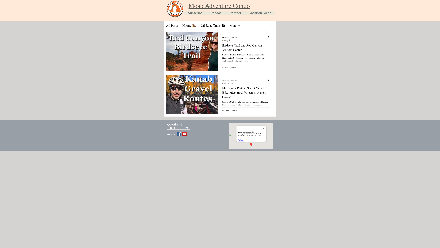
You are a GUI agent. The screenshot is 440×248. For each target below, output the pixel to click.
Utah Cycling (227, 83)
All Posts (172, 25)
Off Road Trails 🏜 (213, 25)
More (233, 25)
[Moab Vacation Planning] (179, 134)
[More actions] (269, 37)
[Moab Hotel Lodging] (184, 134)
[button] (271, 25)
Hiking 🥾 (189, 25)
